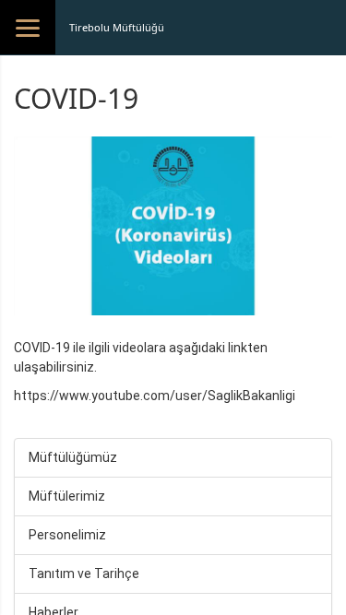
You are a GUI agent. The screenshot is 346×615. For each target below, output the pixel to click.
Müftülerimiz (67, 496)
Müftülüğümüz (73, 457)
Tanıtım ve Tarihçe (84, 573)
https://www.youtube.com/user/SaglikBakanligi (154, 395)
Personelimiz (67, 534)
